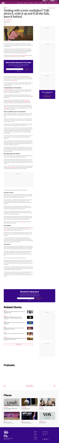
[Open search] (56, 2)
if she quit (21, 52)
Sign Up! (27, 69)
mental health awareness (9, 89)
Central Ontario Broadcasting (9, 438)
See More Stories (18, 344)
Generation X (7, 107)
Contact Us (35, 439)
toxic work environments (10, 167)
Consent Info (29, 300)
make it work (15, 80)
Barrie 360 (8, 21)
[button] (4, 386)
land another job (14, 55)
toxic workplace (25, 55)
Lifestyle (5, 19)
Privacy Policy (44, 434)
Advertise (35, 434)
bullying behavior (25, 101)
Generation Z (10, 101)
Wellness (10, 19)
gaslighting (22, 221)
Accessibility (36, 437)
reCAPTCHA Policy (45, 431)
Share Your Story (47, 96)
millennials (26, 100)
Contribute (35, 431)
